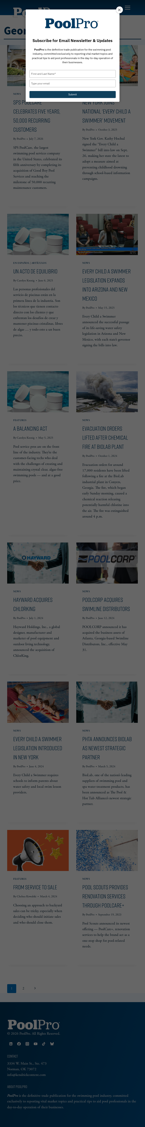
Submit (72, 94)
